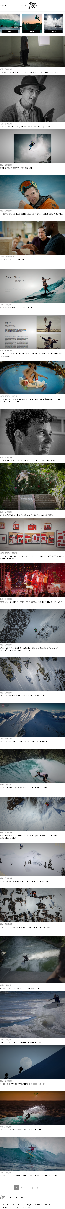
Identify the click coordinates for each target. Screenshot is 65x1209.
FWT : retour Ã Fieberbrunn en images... (25, 741)
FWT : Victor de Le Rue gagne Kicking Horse (27, 927)
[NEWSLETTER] (37, 26)
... (43, 1187)
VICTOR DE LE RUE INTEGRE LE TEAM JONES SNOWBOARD (31, 214)
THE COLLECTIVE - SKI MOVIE (16, 168)
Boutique (16, 26)
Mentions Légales (8, 1208)
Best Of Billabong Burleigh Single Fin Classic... (30, 1176)
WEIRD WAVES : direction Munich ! (20, 988)
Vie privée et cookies (25, 1208)
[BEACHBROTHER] (4, 1196)
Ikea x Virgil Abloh (12, 260)
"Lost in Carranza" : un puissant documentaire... (30, 72)
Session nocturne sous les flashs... (22, 1130)
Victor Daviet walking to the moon (22, 1084)
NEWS (3, 5)
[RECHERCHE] (31, 26)
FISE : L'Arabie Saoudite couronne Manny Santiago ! (31, 602)
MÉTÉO (3, 26)
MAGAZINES (19, 5)
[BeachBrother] (32, 9)
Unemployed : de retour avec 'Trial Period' (27, 515)
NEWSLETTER (38, 1205)
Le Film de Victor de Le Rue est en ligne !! (25, 881)
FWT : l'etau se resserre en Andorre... (23, 696)
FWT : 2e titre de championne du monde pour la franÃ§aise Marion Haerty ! (29, 649)
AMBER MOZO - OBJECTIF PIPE (16, 307)
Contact (48, 1205)
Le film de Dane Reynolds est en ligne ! (24, 787)
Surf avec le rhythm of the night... (22, 1043)
